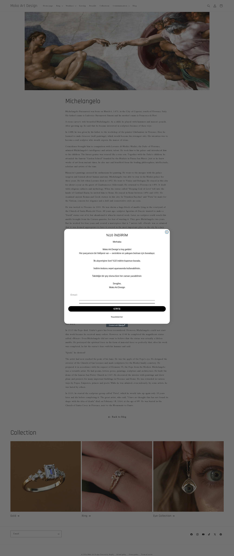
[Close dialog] (166, 232)
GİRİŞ (117, 309)
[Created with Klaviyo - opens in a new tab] (117, 325)
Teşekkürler (117, 317)
